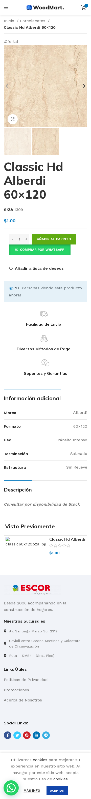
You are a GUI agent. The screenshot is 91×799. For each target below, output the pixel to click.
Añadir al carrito (54, 239)
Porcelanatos (33, 20)
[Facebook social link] (7, 735)
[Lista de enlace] (45, 631)
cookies (40, 759)
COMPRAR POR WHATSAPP (42, 250)
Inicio (9, 20)
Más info (32, 790)
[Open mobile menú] (6, 8)
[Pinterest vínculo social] (27, 735)
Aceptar (57, 790)
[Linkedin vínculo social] (36, 735)
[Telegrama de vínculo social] (46, 735)
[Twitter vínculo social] (17, 735)
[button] (40, 249)
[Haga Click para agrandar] (13, 119)
